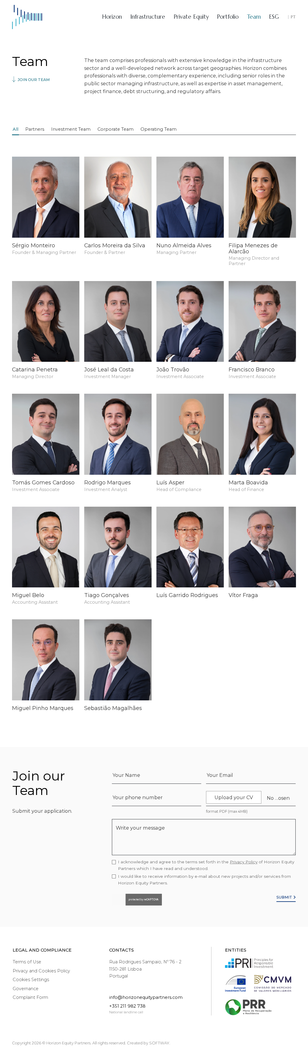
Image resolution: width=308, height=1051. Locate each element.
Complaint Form (30, 997)
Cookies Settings (31, 979)
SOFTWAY (159, 1042)
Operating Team (158, 129)
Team (254, 16)
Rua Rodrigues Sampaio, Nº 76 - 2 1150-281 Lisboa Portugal (145, 968)
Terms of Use (27, 962)
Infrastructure (147, 16)
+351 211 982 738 (127, 1006)
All (15, 129)
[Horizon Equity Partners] (27, 17)
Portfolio (228, 16)
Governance (25, 988)
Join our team (33, 79)
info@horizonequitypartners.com (146, 997)
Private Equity (191, 16)
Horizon (112, 16)
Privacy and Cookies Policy (41, 971)
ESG (274, 16)
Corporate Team (115, 129)
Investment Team (71, 129)
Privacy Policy (243, 861)
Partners (34, 129)
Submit (284, 897)
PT (293, 17)
